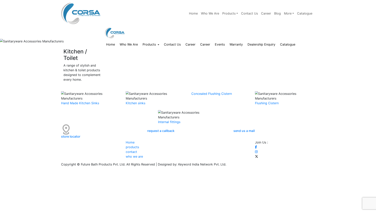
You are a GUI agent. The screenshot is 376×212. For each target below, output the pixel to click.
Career (266, 13)
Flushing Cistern (267, 103)
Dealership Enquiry (261, 44)
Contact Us (249, 13)
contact (131, 152)
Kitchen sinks (135, 103)
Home (193, 13)
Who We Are (210, 13)
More (288, 13)
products (132, 147)
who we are (134, 156)
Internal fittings (169, 122)
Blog (277, 13)
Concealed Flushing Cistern (211, 94)
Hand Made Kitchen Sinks (80, 103)
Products (229, 13)
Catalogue (305, 13)
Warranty (236, 44)
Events (220, 44)
